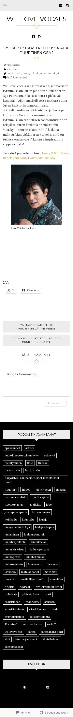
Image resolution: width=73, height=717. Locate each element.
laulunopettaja (39, 549)
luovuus (52, 564)
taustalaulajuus (15, 617)
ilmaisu (60, 489)
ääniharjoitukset (26, 639)
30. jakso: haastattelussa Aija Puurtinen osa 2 (36, 340)
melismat (50, 572)
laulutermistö (14, 564)
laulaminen (12, 534)
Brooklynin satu (14, 158)
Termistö (11, 624)
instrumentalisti (15, 497)
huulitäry (11, 489)
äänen (31, 632)
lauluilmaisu (38, 542)
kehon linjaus (41, 512)
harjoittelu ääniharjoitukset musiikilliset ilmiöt (32, 480)
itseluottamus (14, 504)
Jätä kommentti (17, 77)
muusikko (56, 579)
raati (48, 594)
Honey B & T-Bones (55, 153)
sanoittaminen (14, 609)
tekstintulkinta (40, 617)
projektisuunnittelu (48, 587)
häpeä (26, 489)
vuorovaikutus (32, 624)
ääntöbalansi (51, 639)
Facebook (36, 664)
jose (49, 504)
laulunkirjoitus (14, 549)
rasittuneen (12, 602)
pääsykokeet (30, 594)
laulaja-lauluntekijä (46, 73)
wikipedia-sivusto (42, 158)
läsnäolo (10, 572)
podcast (24, 587)
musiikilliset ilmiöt (32, 579)
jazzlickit (35, 504)
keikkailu (11, 519)
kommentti (55, 403)
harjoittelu (32, 470)
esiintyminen (13, 463)
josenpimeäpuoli (16, 512)
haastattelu (14, 73)
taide (55, 609)
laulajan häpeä (44, 527)
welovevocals (14, 632)
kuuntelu (28, 519)
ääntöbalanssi (14, 646)
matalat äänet (30, 572)
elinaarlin (13, 65)
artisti (29, 448)
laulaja (27, 73)
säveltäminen (37, 609)
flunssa (42, 463)
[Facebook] (60, 5)
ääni (7, 639)
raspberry (32, 602)
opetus (9, 587)
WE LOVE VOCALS (36, 19)
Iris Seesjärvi (40, 497)
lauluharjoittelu (15, 542)
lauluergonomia (34, 534)
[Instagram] (67, 5)
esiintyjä (49, 455)
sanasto (49, 602)
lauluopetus (12, 557)
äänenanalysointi (52, 632)
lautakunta (35, 564)
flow (30, 463)
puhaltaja (11, 594)
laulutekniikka (35, 557)
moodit (9, 579)
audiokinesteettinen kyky (22, 455)
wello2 (51, 624)
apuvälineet (12, 448)
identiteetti (43, 489)
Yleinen (12, 69)
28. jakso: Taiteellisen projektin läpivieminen (37, 326)
